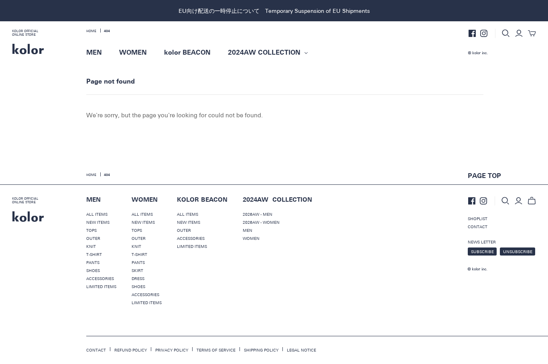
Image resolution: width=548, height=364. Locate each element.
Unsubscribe (517, 251)
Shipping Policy (261, 350)
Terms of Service (216, 350)
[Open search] (506, 33)
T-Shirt (94, 254)
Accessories (100, 278)
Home (91, 31)
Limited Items (101, 286)
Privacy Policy (171, 350)
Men (247, 230)
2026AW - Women (261, 222)
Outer (93, 238)
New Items (98, 222)
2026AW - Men (257, 214)
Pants (92, 262)
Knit (91, 246)
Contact (477, 226)
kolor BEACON (187, 52)
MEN (94, 52)
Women (251, 238)
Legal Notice (301, 350)
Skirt (137, 270)
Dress (138, 278)
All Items (97, 214)
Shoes (93, 270)
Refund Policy (130, 350)
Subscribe (482, 251)
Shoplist (477, 218)
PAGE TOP (484, 176)
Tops (91, 230)
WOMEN (133, 52)
